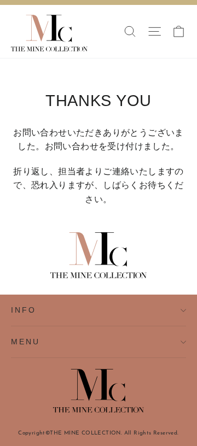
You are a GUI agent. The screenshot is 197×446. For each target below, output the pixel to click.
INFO (23, 310)
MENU (25, 341)
